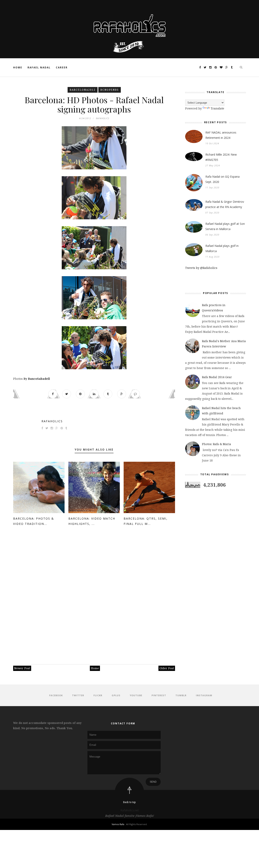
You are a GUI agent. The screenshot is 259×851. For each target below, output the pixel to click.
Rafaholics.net (129, 810)
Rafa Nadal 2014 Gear (217, 377)
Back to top (129, 802)
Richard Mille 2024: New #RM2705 (221, 157)
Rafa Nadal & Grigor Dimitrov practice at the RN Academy (224, 204)
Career (62, 67)
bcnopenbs (109, 89)
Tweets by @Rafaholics (201, 268)
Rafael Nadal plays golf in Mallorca (222, 248)
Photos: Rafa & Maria (216, 444)
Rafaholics (52, 421)
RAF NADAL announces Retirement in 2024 (220, 135)
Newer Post (22, 668)
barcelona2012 (83, 89)
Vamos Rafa (118, 824)
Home (17, 67)
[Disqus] (94, 593)
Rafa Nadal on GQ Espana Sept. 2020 (222, 179)
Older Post (166, 668)
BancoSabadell (39, 379)
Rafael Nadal (39, 67)
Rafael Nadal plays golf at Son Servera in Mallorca (225, 226)
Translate (217, 108)
